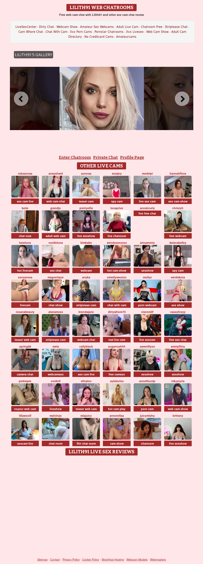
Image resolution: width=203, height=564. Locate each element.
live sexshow (86, 236)
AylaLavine (117, 381)
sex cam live (25, 201)
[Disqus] (101, 506)
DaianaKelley (177, 243)
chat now (25, 236)
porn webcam (147, 305)
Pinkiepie (25, 381)
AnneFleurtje (147, 381)
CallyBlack (86, 346)
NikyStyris (178, 381)
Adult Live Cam (127, 27)
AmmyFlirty (178, 346)
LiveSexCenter (25, 27)
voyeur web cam (25, 409)
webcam (86, 270)
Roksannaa (25, 173)
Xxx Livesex (135, 32)
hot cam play (116, 409)
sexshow (147, 270)
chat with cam (116, 305)
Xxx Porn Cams (81, 32)
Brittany (178, 416)
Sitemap (42, 559)
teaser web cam (25, 340)
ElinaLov (86, 381)
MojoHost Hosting (113, 559)
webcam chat (86, 340)
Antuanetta (147, 243)
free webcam (177, 236)
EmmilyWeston (116, 277)
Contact (55, 559)
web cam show (178, 409)
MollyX (147, 277)
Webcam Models (136, 559)
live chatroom (117, 236)
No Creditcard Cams (99, 37)
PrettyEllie (86, 208)
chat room (55, 443)
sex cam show (178, 201)
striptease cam (86, 305)
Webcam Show (67, 27)
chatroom (147, 443)
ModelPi (147, 173)
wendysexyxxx (117, 243)
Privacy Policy (71, 559)
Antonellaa (117, 416)
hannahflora (178, 173)
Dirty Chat (46, 27)
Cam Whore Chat (30, 32)
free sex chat (178, 340)
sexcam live (25, 443)
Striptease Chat (176, 27)
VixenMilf (147, 312)
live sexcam (147, 340)
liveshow (56, 409)
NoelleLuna (56, 243)
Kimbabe (86, 243)
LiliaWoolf (25, 416)
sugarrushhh (116, 346)
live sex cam (147, 201)
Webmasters (158, 559)
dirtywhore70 (117, 312)
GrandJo (55, 208)
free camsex (117, 374)
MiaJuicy (86, 416)
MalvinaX (56, 416)
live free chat (147, 213)
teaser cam (86, 201)
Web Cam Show (157, 32)
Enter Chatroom (75, 157)
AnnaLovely (147, 208)
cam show (117, 443)
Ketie (25, 208)
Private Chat (105, 157)
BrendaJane (86, 312)
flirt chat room (86, 443)
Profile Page (132, 157)
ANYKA (86, 277)
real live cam (116, 340)
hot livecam (25, 270)
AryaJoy (117, 173)
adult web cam (55, 236)
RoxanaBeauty (25, 312)
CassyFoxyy (178, 312)
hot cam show (116, 270)
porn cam (147, 409)
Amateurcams (126, 37)
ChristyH (177, 208)
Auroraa (86, 173)
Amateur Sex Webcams (97, 27)
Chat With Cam (56, 32)
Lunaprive (116, 208)
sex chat (55, 270)
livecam (25, 305)
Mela (56, 346)
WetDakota (178, 277)
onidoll (55, 381)
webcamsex (56, 374)
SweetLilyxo (147, 346)
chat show (56, 305)
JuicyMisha (147, 416)
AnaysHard (56, 173)
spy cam (117, 201)
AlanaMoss (55, 312)
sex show (177, 305)
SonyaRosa (25, 277)
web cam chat (55, 201)
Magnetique (56, 277)
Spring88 (25, 346)
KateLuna (25, 243)
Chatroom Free (151, 27)
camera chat (25, 374)
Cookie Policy (90, 559)
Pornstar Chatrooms (109, 32)
